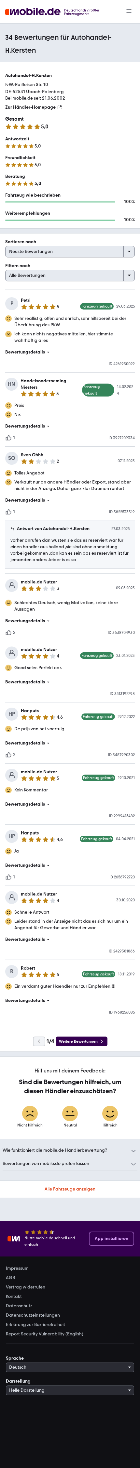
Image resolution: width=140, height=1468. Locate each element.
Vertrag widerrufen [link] (25, 1287)
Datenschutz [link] (19, 1306)
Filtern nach (17, 265)
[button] (70, 352)
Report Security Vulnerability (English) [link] (44, 1334)
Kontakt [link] (14, 1296)
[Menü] (129, 11)
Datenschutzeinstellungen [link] (33, 1315)
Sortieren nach (20, 242)
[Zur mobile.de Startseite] (58, 12)
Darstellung (18, 1381)
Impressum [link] (17, 1268)
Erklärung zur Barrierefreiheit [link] (35, 1324)
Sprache (15, 1358)
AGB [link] (10, 1277)
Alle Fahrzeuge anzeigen (70, 1189)
